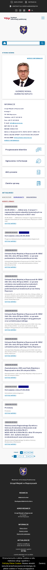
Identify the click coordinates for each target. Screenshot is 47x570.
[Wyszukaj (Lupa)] (42, 43)
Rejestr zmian (23, 531)
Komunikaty (19, 197)
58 (28, 456)
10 (21, 452)
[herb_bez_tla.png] (23, 30)
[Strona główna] (4, 43)
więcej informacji (35, 58)
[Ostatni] (34, 456)
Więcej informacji (11, 140)
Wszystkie (6, 197)
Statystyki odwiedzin (23, 534)
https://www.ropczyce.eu (23, 137)
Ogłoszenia (31, 197)
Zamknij (42, 563)
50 (28, 452)
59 (32, 456)
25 (25, 452)
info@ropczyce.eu (16, 123)
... (24, 456)
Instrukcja (32, 2)
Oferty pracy (8, 201)
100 (31, 452)
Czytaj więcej (10, 223)
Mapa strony (18, 2)
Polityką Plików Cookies (11, 563)
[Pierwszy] (12, 456)
